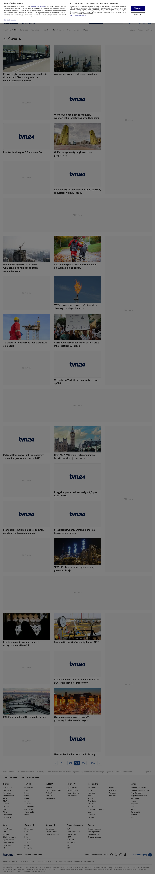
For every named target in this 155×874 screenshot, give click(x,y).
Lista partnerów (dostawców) (78, 15)
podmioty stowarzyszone (38, 6)
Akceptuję (137, 8)
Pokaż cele (138, 15)
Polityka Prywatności (10, 19)
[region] (77, 11)
